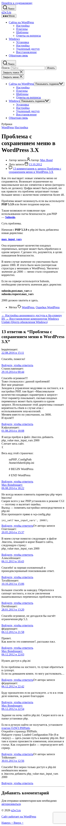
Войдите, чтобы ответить (17, 365)
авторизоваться (11, 804)
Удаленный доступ (28, 48)
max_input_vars (11, 239)
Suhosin (10, 217)
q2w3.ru (6, 12)
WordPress (7, 127)
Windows (14, 38)
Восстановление (26, 52)
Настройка (23, 25)
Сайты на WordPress (21, 22)
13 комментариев (35, 170)
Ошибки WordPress (48, 307)
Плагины (22, 29)
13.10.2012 (35, 164)
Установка (22, 42)
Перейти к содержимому (16, 3)
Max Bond (46, 160)
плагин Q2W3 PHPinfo (15, 728)
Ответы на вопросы (28, 35)
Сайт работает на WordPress (18, 816)
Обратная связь (18, 55)
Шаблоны (22, 32)
